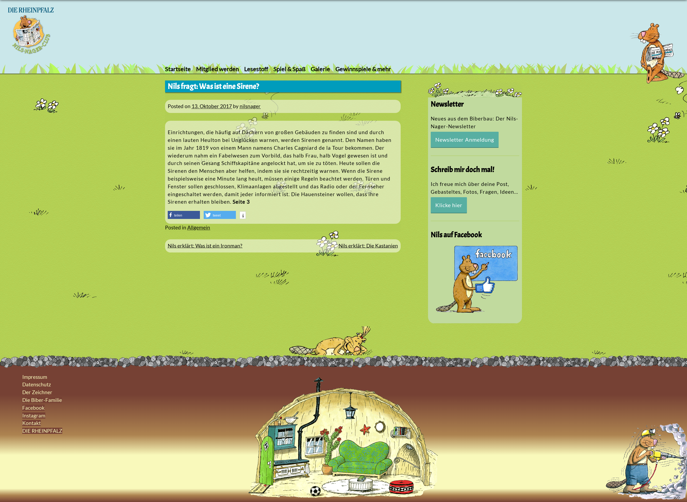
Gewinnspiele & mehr (363, 68)
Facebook (33, 408)
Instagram (33, 415)
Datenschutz (36, 384)
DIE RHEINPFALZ (42, 431)
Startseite (178, 68)
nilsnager (250, 106)
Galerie (320, 68)
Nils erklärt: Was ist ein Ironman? (205, 246)
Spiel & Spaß (289, 68)
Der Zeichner (37, 392)
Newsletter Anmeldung (464, 139)
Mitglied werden (217, 68)
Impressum (34, 377)
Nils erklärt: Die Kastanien (368, 246)
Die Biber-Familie (42, 400)
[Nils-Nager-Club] (31, 52)
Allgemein (198, 227)
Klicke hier (448, 205)
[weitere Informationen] (243, 216)
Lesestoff (256, 68)
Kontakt (31, 423)
